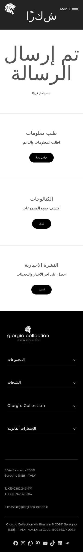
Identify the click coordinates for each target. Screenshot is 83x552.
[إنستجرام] (23, 543)
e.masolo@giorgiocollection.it (26, 507)
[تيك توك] (52, 543)
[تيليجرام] (67, 543)
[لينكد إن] (60, 543)
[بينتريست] (38, 543)
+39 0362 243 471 (20, 488)
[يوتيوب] (45, 543)
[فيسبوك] (15, 543)
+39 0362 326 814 (20, 494)
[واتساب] (30, 543)
